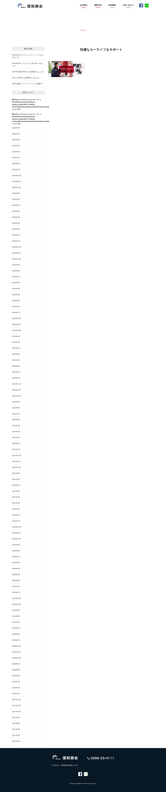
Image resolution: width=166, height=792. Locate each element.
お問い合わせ (128, 6)
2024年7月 (16, 277)
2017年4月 (16, 741)
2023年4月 (16, 360)
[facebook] (80, 774)
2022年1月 (16, 449)
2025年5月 (16, 217)
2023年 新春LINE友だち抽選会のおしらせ (28, 72)
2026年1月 (16, 170)
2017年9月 (16, 717)
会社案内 (83, 6)
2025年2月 (16, 235)
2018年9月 (16, 664)
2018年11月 (16, 652)
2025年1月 (16, 241)
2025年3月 (16, 229)
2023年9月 (16, 336)
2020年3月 (16, 580)
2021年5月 (16, 497)
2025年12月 (16, 176)
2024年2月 (16, 306)
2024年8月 (16, 271)
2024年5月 (16, 289)
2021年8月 (16, 479)
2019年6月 (16, 628)
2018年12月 (16, 646)
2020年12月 (16, 527)
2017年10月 (16, 712)
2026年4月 (16, 152)
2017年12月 (16, 700)
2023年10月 (16, 330)
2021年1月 (16, 521)
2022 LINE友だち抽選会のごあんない (26, 78)
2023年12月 (16, 318)
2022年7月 (16, 414)
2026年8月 (16, 128)
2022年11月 (16, 390)
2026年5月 (16, 146)
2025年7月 (16, 205)
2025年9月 (16, 193)
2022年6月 (16, 420)
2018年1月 (16, 694)
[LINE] (86, 774)
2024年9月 (16, 265)
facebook (141, 5)
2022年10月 (16, 396)
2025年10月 (16, 187)
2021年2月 (16, 515)
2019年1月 (16, 640)
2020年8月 (16, 551)
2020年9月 (16, 545)
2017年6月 (16, 729)
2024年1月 (16, 312)
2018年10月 (16, 658)
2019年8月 (16, 616)
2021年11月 (16, 461)
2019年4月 (16, 634)
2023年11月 (16, 324)
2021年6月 (16, 491)
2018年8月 (16, 670)
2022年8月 (16, 408)
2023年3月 (16, 366)
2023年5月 (16, 354)
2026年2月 (16, 164)
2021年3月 (16, 509)
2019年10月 (16, 604)
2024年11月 (16, 253)
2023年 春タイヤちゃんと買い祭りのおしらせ (28, 64)
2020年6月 (16, 563)
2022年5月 (16, 426)
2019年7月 (16, 622)
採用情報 (112, 6)
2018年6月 (16, 676)
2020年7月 (16, 557)
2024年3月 (16, 301)
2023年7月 (16, 342)
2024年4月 (16, 295)
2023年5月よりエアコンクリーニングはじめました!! (28, 56)
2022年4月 (16, 432)
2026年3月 (16, 158)
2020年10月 (16, 539)
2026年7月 (16, 134)
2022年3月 (16, 437)
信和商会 (30, 5)
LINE (147, 5)
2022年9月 (16, 402)
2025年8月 (16, 199)
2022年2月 (16, 443)
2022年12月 (16, 384)
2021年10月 (16, 467)
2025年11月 (16, 181)
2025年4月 (16, 223)
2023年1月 (16, 378)
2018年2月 (16, 688)
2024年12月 (16, 247)
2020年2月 (16, 586)
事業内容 (98, 6)
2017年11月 (16, 706)
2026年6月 (16, 140)
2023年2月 (16, 372)
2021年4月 (16, 503)
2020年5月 (16, 569)
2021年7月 (16, 485)
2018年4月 (16, 682)
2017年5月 (16, 735)
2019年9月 (16, 610)
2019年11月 (16, 598)
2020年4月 (16, 574)
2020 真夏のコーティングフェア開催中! (27, 84)
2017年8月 (16, 723)
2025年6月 (16, 211)
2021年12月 (16, 455)
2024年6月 (16, 283)
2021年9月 (16, 473)
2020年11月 (16, 533)
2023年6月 (16, 348)
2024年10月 (16, 259)
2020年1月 (16, 592)
